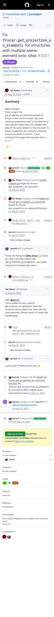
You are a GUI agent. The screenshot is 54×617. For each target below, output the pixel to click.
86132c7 (48, 327)
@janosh (15, 300)
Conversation (14, 81)
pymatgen (35, 14)
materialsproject (16, 14)
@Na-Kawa (32, 255)
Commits (33, 81)
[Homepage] (27, 4)
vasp (12, 171)
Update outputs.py (21, 158)
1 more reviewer (9, 455)
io (43, 168)
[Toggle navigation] (4, 4)
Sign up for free (15, 434)
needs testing (33, 168)
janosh (6, 67)
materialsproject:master (13, 71)
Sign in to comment (24, 441)
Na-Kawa (15, 90)
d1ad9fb (48, 158)
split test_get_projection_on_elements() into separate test (26, 330)
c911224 (48, 277)
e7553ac (48, 220)
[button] (28, 94)
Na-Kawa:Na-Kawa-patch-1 (37, 71)
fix (48, 168)
